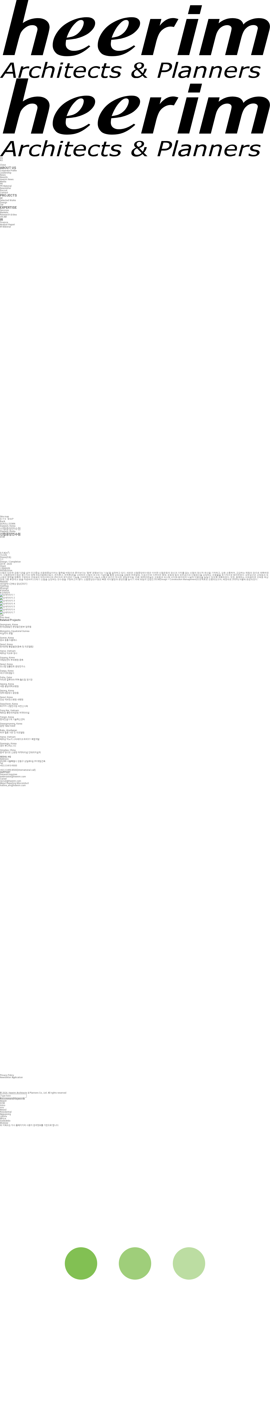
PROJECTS (8, 195)
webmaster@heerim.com (13, 776)
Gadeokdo (5, 1120)
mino (2, 1105)
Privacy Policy (7, 1075)
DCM (2, 1103)
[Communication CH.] (135, 514)
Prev (2, 617)
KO (1, 160)
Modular (4, 1123)
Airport (3, 1101)
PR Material (6, 186)
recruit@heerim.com (10, 781)
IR (1, 219)
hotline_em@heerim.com (13, 785)
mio (2, 1107)
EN (1, 158)
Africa (3, 1118)
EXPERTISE (8, 207)
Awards (4, 177)
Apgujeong (5, 1114)
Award (3, 1109)
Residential (6, 1112)
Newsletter (5, 188)
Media (3, 181)
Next (7, 617)
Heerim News (7, 179)
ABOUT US (8, 168)
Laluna (3, 1116)
